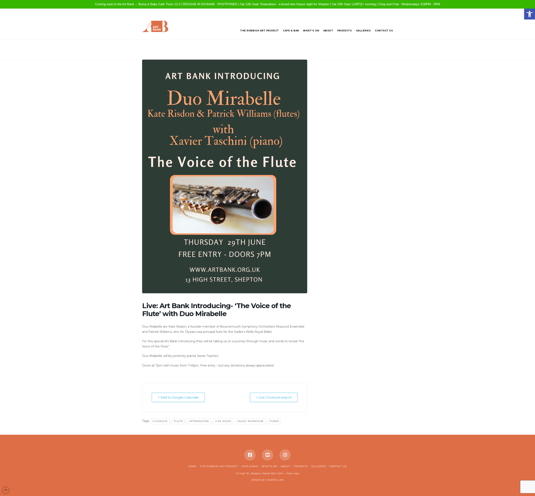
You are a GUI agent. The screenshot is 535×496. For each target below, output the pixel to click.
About (285, 466)
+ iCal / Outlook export (274, 397)
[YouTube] (267, 455)
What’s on (269, 466)
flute (178, 421)
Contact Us (338, 466)
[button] (529, 14)
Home (192, 466)
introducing (199, 421)
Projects (301, 466)
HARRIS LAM (275, 479)
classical (160, 421)
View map (292, 473)
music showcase (251, 421)
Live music (223, 421)
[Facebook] (250, 455)
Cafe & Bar (250, 466)
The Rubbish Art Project (219, 466)
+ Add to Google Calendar (178, 397)
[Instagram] (285, 455)
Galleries (318, 466)
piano (274, 421)
